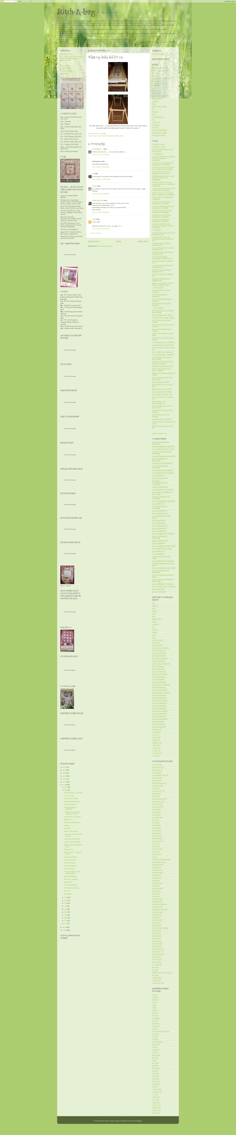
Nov (65, 790)
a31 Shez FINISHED (159, 727)
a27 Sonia (155, 1063)
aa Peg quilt (156, 886)
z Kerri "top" (156, 1097)
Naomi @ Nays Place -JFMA (161, 389)
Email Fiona (64, 65)
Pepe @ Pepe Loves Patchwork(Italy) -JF (159, 402)
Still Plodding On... (70, 863)
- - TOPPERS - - (157, 230)
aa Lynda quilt (156, 854)
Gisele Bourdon (97, 200)
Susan (94, 186)
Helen (154, 614)
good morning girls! (70, 876)
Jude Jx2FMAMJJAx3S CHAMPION (159, 507)
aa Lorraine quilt (157, 849)
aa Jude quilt (156, 825)
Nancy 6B (155, 975)
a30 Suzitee (156, 1068)
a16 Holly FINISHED (159, 687)
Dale (153, 603)
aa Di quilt (155, 788)
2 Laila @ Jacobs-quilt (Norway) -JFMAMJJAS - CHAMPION (163, 163)
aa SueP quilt (156, 930)
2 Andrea (155, 997)
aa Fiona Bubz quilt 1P (159, 799)
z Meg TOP (155, 745)
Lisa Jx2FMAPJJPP (158, 523)
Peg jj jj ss (155, 101)
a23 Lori (154, 1052)
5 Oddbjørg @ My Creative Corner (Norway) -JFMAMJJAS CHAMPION (163, 178)
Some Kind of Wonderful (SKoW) (108, 136)
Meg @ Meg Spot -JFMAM (160, 382)
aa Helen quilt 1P (157, 807)
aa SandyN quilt (157, 912)
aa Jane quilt (156, 815)
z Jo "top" (155, 1094)
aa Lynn (154, 857)
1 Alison (154, 994)
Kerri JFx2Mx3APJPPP (159, 513)
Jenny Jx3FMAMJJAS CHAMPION (163, 501)
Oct (65, 897)
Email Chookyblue (66, 71)
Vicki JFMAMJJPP (158, 589)
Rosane (154, 629)
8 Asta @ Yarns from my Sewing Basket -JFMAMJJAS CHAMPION (163, 194)
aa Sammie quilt (157, 907)
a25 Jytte (155, 1058)
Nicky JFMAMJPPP (158, 543)
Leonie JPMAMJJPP (159, 520)
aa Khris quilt (156, 833)
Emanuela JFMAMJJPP (160, 478)
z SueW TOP (156, 748)
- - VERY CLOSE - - (158, 288)
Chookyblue (156, 125)
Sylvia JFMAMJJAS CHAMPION (162, 584)
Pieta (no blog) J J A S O (160, 68)
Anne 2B (155, 970)
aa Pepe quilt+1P (157, 888)
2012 (64, 785)
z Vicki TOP (156, 756)
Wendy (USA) (156, 99)
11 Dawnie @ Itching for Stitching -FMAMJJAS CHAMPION (163, 207)
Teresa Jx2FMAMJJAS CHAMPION (163, 587)
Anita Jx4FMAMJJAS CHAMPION (163, 447)
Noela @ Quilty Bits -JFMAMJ (162, 392)
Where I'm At (68, 882)
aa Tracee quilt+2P (158, 954)
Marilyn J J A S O (157, 81)
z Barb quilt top (157, 978)
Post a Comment (95, 233)
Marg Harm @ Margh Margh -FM (162, 366)
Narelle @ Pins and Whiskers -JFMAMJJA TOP (162, 271)
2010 (64, 930)
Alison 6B (155, 967)
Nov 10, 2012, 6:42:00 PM (100, 194)
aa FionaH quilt (157, 804)
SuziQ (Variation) (157, 640)
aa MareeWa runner (158, 862)
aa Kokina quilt (157, 836)
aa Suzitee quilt (157, 944)
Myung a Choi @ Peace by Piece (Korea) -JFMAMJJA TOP (163, 284)
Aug (65, 903)
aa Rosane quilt (157, 899)
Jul (65, 906)
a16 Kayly (155, 1034)
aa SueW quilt (156, 936)
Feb (65, 921)
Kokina (154, 622)
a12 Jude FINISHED (159, 677)
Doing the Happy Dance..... (73, 801)
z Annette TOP (157, 729)
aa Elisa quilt (156, 794)
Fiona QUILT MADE (158, 135)
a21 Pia (154, 1047)
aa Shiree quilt (157, 925)
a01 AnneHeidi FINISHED (160, 648)
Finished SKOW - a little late (73, 793)
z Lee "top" (155, 1100)
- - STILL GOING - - (158, 308)
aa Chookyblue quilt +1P (160, 775)
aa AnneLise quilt (157, 767)
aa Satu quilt (156, 917)
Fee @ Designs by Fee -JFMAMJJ (163, 342)
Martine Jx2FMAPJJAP (159, 541)
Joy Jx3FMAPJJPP (158, 504)
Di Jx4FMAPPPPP (158, 476)
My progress (68, 894)
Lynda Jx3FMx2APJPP (159, 526)
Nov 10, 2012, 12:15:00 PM (101, 179)
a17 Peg (155, 1037)
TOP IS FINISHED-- (70, 885)
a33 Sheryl (155, 1076)
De (93, 173)
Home (118, 241)
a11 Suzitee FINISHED (159, 674)
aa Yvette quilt (156, 965)
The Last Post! (68, 868)
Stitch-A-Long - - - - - (87, 12)
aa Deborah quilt (157, 786)
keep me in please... (70, 866)
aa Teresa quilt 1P (158, 949)
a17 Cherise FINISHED (160, 690)
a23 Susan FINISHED (159, 706)
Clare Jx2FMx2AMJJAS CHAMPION (160, 467)
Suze (154, 637)
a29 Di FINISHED (158, 722)
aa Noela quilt (156, 878)
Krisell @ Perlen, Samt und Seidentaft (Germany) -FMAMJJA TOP (163, 239)
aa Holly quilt (156, 809)
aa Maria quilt (156, 867)
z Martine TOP (157, 743)
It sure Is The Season (71, 798)
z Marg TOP (156, 740)
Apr (65, 915)
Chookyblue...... (97, 149)
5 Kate (154, 1005)
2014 (64, 779)
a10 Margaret (156, 1018)
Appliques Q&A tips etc (159, 433)
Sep (65, 900)
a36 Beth (155, 1087)
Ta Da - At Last (69, 796)
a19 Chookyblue (157, 1042)
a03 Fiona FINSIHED (159, 653)
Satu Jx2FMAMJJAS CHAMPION (163, 561)
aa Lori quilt (156, 846)
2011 (64, 927)
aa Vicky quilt (156, 962)
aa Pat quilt (155, 880)
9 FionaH (155, 1015)
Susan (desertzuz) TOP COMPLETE (159, 84)
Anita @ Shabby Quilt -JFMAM (162, 315)
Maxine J (155, 73)
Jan (65, 923)
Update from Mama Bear (72, 839)
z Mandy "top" (156, 1108)
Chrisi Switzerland (158, 117)
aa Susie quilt (156, 938)
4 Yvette (154, 1002)
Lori (153, 109)
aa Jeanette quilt (157, 817)
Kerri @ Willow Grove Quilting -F (162, 352)
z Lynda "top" (156, 1105)
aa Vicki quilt (156, 957)
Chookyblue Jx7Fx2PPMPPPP (162, 463)
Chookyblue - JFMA (158, 147)
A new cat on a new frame (72, 817)
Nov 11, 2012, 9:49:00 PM (100, 229)
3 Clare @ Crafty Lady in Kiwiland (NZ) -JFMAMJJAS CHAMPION (163, 168)
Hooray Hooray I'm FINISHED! (70, 808)
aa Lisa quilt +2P (157, 841)
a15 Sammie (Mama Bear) (160, 1031)
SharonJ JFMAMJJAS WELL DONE (164, 568)
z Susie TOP (156, 751)
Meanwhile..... (68, 819)
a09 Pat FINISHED (158, 669)
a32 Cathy (155, 1073)
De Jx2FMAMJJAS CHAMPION (162, 470)
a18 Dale (155, 1039)
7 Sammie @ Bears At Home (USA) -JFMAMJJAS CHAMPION (163, 189)
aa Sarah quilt (156, 915)
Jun (65, 909)
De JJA (154, 91)
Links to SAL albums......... (72, 831)
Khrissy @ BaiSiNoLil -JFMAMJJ (163, 355)
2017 (64, 770)
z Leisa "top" (156, 1102)
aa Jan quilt (156, 812)
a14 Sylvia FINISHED (159, 682)
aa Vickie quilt (156, 959)
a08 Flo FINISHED (158, 666)
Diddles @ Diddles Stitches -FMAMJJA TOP (161, 279)
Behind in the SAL (70, 860)
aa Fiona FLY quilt (158, 802)
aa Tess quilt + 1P (158, 951)
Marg (153, 104)
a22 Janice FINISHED (159, 703)
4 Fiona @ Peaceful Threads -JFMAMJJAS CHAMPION (162, 172)
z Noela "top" (156, 1110)
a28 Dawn (155, 1065)
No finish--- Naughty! (71, 879)
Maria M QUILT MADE (159, 106)
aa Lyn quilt (156, 851)
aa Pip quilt (155, 896)
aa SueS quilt (156, 933)
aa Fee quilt (156, 796)
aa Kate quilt (156, 828)
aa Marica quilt (157, 870)
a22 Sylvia (155, 1050)
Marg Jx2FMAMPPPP (159, 528)
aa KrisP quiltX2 (157, 838)
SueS (154, 635)
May (65, 912)
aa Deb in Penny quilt (159, 783)
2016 (64, 773)
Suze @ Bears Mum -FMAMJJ (162, 419)
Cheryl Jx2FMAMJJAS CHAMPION (163, 456)
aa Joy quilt (156, 823)
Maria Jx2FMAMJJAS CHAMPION (163, 534)
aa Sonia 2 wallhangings (160, 928)
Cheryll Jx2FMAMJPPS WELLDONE (160, 460)
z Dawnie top (156, 980)
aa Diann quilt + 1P (158, 791)
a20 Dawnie (156, 1044)
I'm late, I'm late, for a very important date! (72, 872)
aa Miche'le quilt (157, 873)
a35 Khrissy (156, 1084)
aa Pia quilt (155, 894)
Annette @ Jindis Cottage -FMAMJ (163, 318)
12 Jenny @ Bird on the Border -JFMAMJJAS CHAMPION (162, 211)
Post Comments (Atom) (104, 246)
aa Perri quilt (156, 891)
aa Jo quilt (155, 820)
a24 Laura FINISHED (159, 708)
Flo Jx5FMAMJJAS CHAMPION (162, 490)
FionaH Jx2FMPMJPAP (160, 487)
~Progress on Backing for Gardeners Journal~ (72, 813)
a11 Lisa (155, 1021)
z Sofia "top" (156, 1113)
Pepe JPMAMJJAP (158, 551)
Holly (154, 114)
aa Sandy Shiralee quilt (159, 909)
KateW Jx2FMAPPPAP (159, 511)
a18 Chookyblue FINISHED (161, 693)
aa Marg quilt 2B (157, 865)
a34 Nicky (155, 1079)
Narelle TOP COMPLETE (160, 96)
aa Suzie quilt (156, 941)
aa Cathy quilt (156, 773)
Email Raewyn (65, 68)
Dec (65, 787)
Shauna (154, 632)
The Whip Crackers (158, 144)
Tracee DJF (156, 643)
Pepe (95, 136)
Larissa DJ (155, 624)
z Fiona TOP (156, 732)
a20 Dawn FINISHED (159, 698)
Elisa (153, 608)
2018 (64, 767)
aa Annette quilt (157, 770)
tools (121, 136)
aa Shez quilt (156, 923)
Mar (65, 918)
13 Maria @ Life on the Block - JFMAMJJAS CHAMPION (162, 216)
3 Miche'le (155, 1000)
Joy (153, 120)
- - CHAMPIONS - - (158, 154)
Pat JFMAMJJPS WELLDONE (162, 549)
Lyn (153, 627)
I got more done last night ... (73, 842)
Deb (153, 88)
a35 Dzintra (156, 1081)
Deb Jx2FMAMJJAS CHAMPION (163, 473)
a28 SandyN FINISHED (160, 719)
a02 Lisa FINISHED (158, 651)
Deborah (155, 606)
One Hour (67, 891)
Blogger (139, 1121)
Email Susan (64, 73)
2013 (64, 782)
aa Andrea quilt (157, 765)
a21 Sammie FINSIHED (160, 701)
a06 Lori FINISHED (158, 661)
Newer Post (93, 241)
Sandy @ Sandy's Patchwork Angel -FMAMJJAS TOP (163, 233)
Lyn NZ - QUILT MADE (159, 130)
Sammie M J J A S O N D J (160, 70)
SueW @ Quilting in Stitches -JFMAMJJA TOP (161, 244)
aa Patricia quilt (157, 883)
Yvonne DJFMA (157, 645)
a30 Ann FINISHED (158, 724)
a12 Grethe (155, 1023)
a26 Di (154, 1060)
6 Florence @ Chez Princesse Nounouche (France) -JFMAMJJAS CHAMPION (163, 184)
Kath (153, 616)
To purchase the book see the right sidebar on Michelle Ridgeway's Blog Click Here (71, 58)
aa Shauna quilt (157, 920)
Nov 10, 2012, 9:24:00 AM (100, 167)
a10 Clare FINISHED (159, 672)
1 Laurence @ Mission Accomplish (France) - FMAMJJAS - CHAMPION (163, 158)
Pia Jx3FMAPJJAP (158, 554)
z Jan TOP (155, 735)
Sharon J (155, 76)
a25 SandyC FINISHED (160, 711)
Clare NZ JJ (156, 122)
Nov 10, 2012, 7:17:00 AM (100, 154)
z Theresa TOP (157, 753)
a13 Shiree (155, 1026)
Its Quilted (67, 828)
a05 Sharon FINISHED (159, 658)
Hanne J (155, 611)
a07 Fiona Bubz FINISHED (161, 664)
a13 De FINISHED (158, 679)
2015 (64, 776)
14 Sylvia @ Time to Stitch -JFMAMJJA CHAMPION (161, 220)
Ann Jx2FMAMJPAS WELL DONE (163, 449)
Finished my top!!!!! (70, 857)
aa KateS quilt (156, 830)
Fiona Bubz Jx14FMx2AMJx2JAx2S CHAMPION (160, 482)
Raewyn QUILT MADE (159, 133)
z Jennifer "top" (157, 1092)
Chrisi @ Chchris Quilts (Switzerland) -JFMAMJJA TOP (162, 257)
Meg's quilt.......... (69, 849)
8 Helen (154, 1013)
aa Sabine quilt (157, 901)
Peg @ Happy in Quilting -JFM (162, 394)
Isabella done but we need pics (162, 973)
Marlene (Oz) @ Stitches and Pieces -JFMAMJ (161, 370)
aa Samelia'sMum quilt (159, 904)
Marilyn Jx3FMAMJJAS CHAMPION (159, 537)
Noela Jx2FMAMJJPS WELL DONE (164, 546)
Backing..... (67, 825)
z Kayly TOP (156, 737)
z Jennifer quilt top (158, 983)
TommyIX (125, 1121)
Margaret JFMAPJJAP (159, 531)
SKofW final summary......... (72, 888)
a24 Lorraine (156, 1055)
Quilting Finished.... (70, 804)
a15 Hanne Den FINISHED (161, 685)
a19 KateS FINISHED (159, 695)
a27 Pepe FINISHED (159, 716)
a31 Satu (155, 1071)
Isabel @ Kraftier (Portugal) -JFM (162, 345)
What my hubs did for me (72, 822)
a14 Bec (155, 1029)
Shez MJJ (155, 127)
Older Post (143, 241)
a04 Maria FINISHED (159, 656)
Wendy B (155, 112)
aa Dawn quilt (156, 780)
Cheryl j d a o (156, 93)
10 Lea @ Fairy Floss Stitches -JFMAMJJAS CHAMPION (162, 202)
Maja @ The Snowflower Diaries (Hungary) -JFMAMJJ (162, 362)
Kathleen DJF (156, 619)
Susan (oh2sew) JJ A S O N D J (162, 78)
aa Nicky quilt (156, 875)
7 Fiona (154, 1010)
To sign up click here (67, 54)
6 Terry (154, 1008)
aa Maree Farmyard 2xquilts (161, 859)
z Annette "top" (157, 1089)
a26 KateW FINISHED (159, 714)
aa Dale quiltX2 (157, 778)
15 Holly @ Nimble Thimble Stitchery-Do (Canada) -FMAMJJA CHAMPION (163, 225)
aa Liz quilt (155, 844)
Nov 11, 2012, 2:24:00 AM (100, 212)
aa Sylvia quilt (156, 946)
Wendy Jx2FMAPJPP (159, 592)
